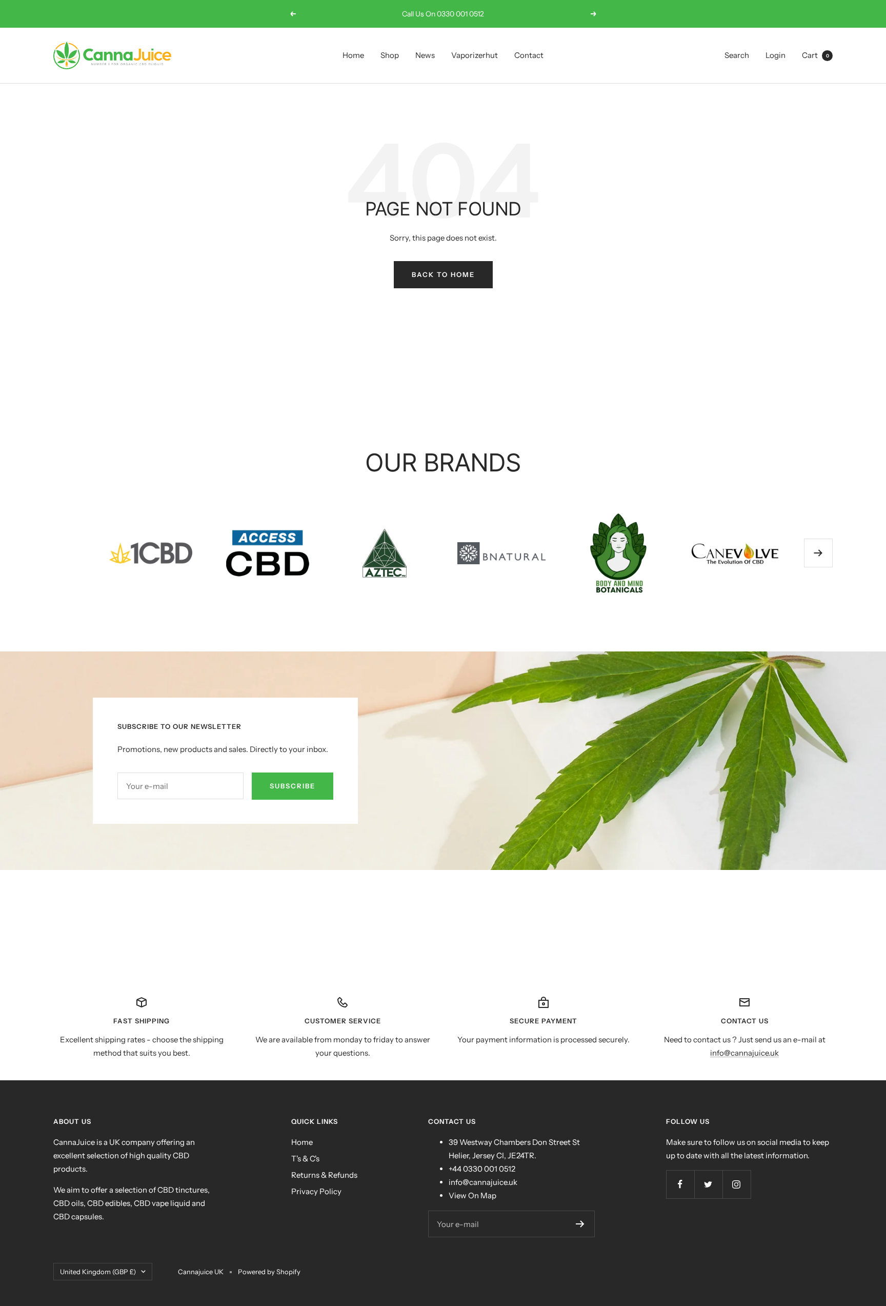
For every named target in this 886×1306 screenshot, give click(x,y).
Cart (815, 55)
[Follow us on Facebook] (680, 1184)
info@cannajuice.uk (744, 1053)
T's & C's (305, 1158)
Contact (528, 55)
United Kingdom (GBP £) (98, 1272)
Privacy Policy (316, 1191)
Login (776, 55)
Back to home (443, 274)
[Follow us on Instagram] (736, 1184)
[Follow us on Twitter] (708, 1184)
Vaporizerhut (474, 55)
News (425, 55)
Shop (389, 55)
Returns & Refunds (324, 1175)
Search (736, 55)
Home (353, 55)
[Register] (580, 1224)
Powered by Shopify (269, 1272)
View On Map (472, 1195)
